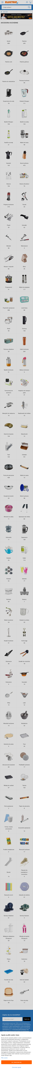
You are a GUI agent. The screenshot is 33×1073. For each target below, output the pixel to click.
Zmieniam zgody (16, 1067)
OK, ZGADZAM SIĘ (16, 1062)
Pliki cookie (4, 1058)
